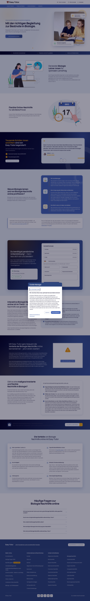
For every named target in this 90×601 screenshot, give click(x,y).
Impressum (32, 316)
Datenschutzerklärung (35, 314)
